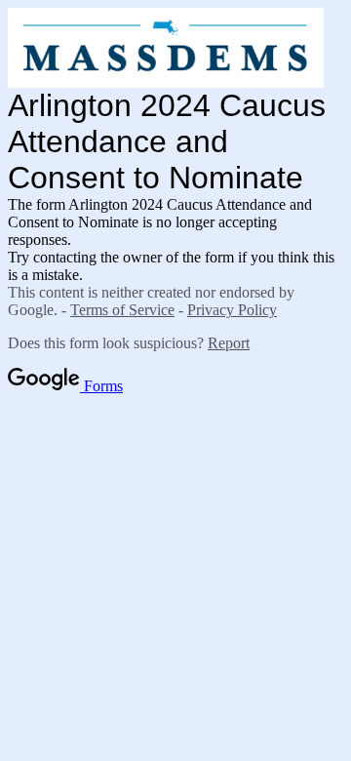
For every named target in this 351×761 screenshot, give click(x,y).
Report (229, 343)
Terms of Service (122, 309)
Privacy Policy (232, 309)
